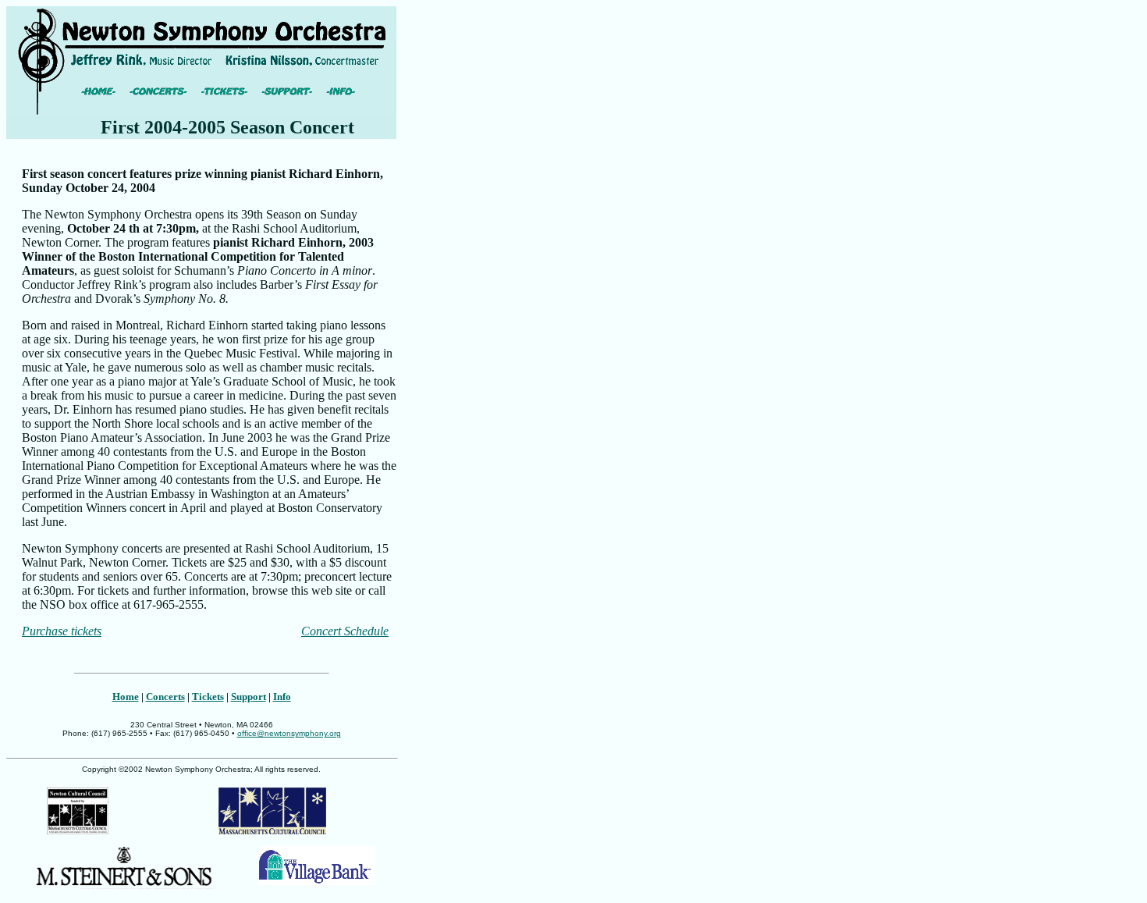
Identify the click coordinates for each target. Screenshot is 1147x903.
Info (282, 696)
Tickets (208, 696)
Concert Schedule (345, 631)
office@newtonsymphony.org (289, 733)
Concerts (165, 696)
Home (125, 696)
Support (248, 696)
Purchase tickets (61, 631)
